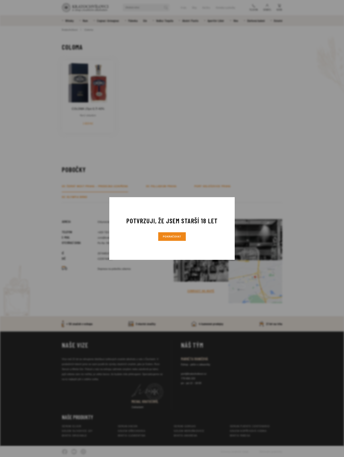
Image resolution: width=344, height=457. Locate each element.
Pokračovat (172, 236)
